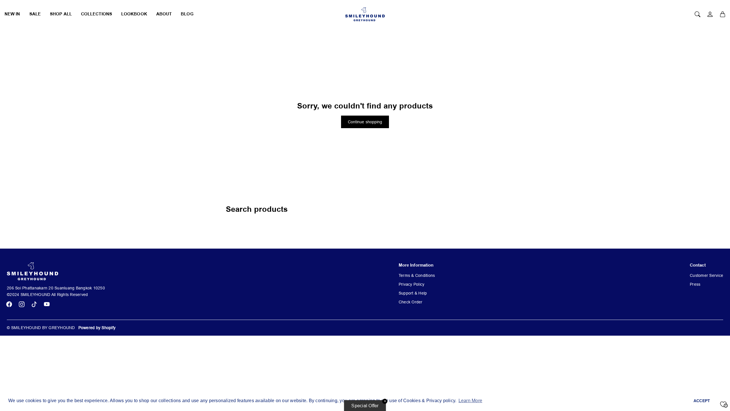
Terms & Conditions (417, 275)
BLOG (187, 14)
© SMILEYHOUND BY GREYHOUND (41, 327)
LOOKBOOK (134, 14)
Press (695, 284)
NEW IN (12, 14)
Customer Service (706, 275)
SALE (35, 14)
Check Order (411, 302)
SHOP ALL (61, 14)
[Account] (710, 14)
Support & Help (413, 293)
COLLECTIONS (96, 14)
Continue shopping (365, 122)
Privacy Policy (412, 284)
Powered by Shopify (97, 327)
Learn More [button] (470, 400)
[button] (9, 304)
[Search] (697, 14)
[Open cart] (722, 14)
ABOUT (164, 14)
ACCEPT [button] (702, 400)
